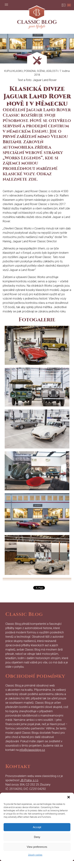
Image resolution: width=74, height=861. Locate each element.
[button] (68, 797)
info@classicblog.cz (32, 750)
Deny (37, 836)
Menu (6, 4)
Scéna (41, 71)
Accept (37, 827)
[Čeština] (63, 4)
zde (32, 179)
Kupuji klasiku (13, 71)
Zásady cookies (35, 855)
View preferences (37, 846)
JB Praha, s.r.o (29, 780)
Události (52, 71)
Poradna (30, 71)
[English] (69, 4)
